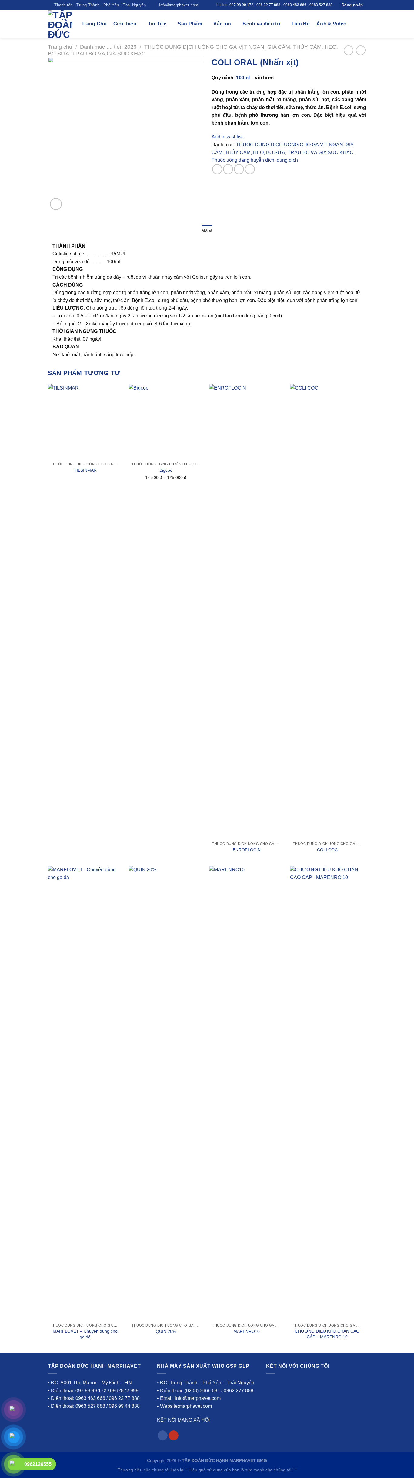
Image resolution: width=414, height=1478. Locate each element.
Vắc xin (222, 23)
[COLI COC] (327, 611)
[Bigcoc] (166, 421)
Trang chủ (60, 47)
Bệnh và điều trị (261, 23)
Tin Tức (157, 23)
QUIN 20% (166, 1331)
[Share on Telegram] (250, 169)
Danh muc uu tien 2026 (108, 47)
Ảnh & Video (331, 23)
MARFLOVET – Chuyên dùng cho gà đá (85, 1334)
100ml (243, 77)
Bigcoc (165, 470)
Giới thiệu (124, 23)
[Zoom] (56, 204)
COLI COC (327, 849)
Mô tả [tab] (207, 231)
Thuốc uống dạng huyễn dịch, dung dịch (255, 160)
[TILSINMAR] (85, 421)
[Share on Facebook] (217, 169)
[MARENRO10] (246, 1093)
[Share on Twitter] (228, 169)
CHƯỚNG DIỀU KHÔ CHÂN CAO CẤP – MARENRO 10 (327, 1334)
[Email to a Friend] (239, 169)
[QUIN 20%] (166, 1093)
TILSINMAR (85, 470)
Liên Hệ (301, 23)
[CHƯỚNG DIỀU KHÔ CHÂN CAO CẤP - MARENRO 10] (327, 1093)
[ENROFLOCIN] (246, 611)
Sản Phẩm (190, 23)
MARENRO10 (246, 1331)
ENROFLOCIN (247, 849)
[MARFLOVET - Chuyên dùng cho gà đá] (85, 1093)
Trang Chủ (94, 23)
